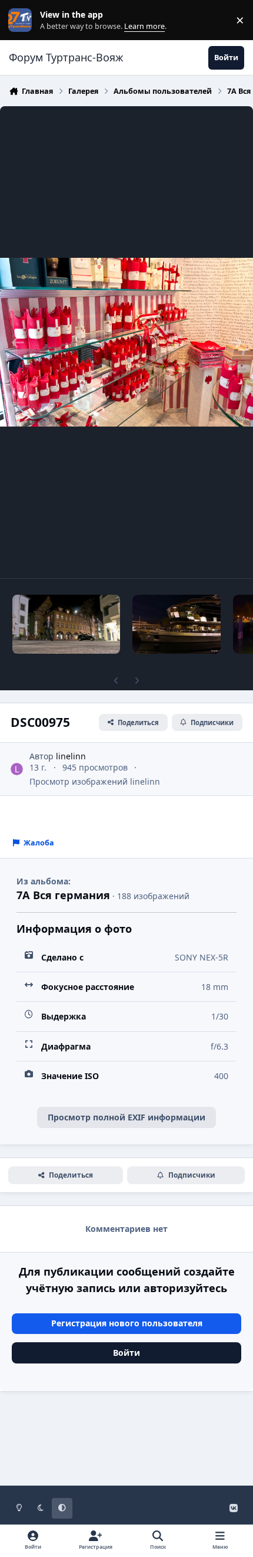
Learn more (22, 20)
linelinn (71, 756)
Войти (126, 1352)
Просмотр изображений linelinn (94, 781)
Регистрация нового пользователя (126, 1323)
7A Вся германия (63, 895)
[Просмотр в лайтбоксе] (126, 342)
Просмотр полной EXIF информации (126, 1117)
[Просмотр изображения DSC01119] (176, 624)
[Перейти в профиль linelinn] (17, 769)
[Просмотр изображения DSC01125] (66, 624)
